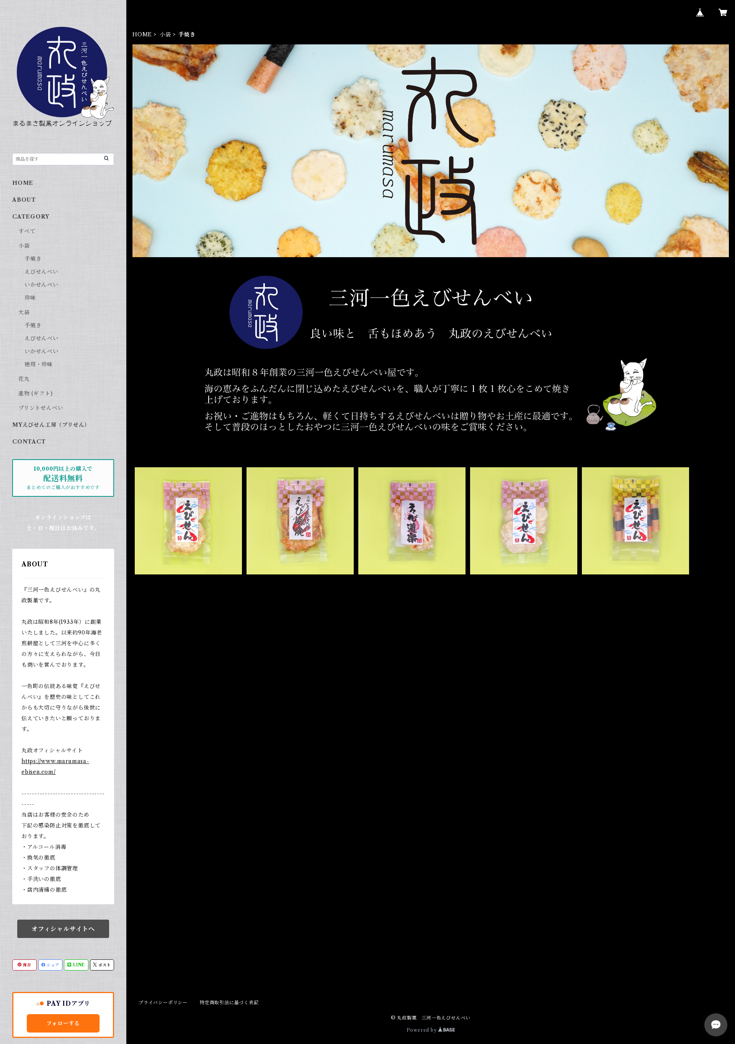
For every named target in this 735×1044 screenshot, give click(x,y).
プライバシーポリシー (163, 1002)
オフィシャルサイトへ (63, 929)
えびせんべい (41, 271)
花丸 (24, 378)
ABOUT (24, 199)
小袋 (165, 34)
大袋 (24, 312)
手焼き (32, 258)
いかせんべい (41, 284)
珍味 (30, 297)
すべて (26, 231)
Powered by (422, 1030)
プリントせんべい (40, 408)
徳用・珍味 (38, 364)
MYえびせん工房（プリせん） (51, 424)
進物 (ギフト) (35, 393)
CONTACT (29, 441)
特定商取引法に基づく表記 (229, 1002)
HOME (142, 34)
